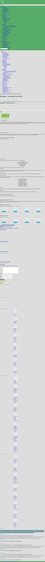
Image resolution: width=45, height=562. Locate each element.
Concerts (4, 74)
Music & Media (3, 24)
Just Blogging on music (6, 34)
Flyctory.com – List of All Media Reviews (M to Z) (10, 26)
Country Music (26, 530)
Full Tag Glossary (5, 43)
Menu (1, 49)
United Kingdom (20, 532)
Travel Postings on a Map (6, 7)
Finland (37, 530)
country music (21, 206)
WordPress (12, 561)
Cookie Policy (5, 551)
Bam (15, 561)
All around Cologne (5, 530)
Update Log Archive (6, 31)
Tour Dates (6, 532)
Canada (20, 530)
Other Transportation (5, 9)
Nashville (26, 134)
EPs (16, 122)
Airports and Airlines (5, 8)
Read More (4, 211)
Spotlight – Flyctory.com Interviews (7, 28)
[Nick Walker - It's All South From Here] (2, 109)
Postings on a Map (5, 41)
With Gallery (27, 532)
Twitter (2, 3)
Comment (1, 273)
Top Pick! (2, 532)
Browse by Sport (5, 20)
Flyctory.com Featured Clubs (6, 18)
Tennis (5, 23)
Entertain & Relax (5, 14)
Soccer (5, 22)
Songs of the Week (5, 27)
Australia (9, 530)
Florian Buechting (6, 101)
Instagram (2, 1)
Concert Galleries (5, 39)
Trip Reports (4, 12)
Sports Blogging (5, 62)
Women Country (31, 532)
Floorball (5, 66)
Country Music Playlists (6, 30)
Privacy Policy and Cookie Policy (7, 47)
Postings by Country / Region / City (7, 42)
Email (1, 276)
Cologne (23, 530)
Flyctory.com (6, 561)
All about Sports (3, 15)
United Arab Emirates (15, 532)
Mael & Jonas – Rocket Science (5, 261)
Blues (17, 530)
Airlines (1, 530)
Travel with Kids (10, 532)
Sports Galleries (5, 38)
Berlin (15, 530)
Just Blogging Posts (5, 89)
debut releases (15, 206)
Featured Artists (5, 35)
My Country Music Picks (6, 36)
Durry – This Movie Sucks (4, 241)
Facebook (2, 2)
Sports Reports (5, 16)
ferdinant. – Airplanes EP (4, 251)
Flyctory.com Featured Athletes (6, 19)
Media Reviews (6, 206)
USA (24, 532)
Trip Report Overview (6, 58)
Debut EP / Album (31, 530)
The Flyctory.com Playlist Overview (7, 78)
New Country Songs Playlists (6, 32)
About (2, 85)
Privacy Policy (4, 46)
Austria (12, 530)
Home (2, 51)
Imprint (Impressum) (5, 45)
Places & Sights (5, 11)
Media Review (4, 70)
